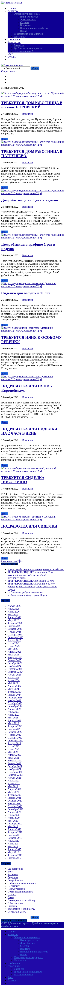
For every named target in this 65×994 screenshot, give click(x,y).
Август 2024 (14, 674)
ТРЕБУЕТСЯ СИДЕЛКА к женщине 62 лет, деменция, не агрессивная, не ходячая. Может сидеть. (32, 586)
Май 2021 (13, 786)
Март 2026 (13, 620)
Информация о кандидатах (28, 33)
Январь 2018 (14, 835)
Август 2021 (14, 777)
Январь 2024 (14, 694)
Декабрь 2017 (15, 837)
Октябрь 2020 (15, 806)
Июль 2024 (13, 677)
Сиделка (24, 22)
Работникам (14, 42)
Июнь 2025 (14, 646)
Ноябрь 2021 (14, 769)
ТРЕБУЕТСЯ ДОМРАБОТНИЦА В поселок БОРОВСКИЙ (31, 105)
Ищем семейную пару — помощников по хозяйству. (36, 569)
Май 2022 (13, 752)
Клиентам (13, 11)
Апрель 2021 (14, 789)
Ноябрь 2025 (14, 631)
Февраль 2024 (15, 691)
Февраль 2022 (15, 760)
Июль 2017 (13, 840)
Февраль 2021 (15, 795)
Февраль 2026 (15, 623)
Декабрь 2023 (15, 697)
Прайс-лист (14, 39)
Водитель (25, 25)
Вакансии (19, 45)
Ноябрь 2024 (14, 666)
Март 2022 (13, 757)
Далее (4, 139)
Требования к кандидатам (28, 48)
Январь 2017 (14, 858)
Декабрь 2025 (15, 628)
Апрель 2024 (14, 686)
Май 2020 (13, 820)
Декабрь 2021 (15, 766)
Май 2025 (13, 649)
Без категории (15, 868)
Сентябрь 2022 (15, 740)
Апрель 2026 (14, 617)
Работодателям (16, 903)
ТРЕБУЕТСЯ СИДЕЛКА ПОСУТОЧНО (22, 480)
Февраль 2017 (15, 855)
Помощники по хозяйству (34, 28)
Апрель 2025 (14, 651)
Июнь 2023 (14, 714)
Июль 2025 (13, 643)
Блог (10, 53)
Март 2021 (13, 792)
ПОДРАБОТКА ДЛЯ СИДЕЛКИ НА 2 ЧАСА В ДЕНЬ (29, 431)
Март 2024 (13, 689)
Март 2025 (13, 654)
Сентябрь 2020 (15, 809)
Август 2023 (14, 709)
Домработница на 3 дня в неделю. (30, 200)
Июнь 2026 (14, 611)
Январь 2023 (14, 729)
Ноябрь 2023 (14, 700)
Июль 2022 (13, 746)
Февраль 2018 (15, 832)
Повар (23, 31)
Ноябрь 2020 (14, 803)
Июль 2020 (13, 815)
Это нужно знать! (23, 51)
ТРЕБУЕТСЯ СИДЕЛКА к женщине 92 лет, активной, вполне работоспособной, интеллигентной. (31, 575)
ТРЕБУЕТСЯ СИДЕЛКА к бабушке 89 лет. (31, 580)
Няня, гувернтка (29, 16)
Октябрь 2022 (15, 737)
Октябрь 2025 (15, 634)
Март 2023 (13, 723)
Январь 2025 (14, 660)
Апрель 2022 (14, 754)
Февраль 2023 (15, 726)
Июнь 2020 (14, 817)
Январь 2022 (14, 763)
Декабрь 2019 (15, 823)
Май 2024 (13, 683)
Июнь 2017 (14, 843)
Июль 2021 (13, 780)
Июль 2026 (13, 608)
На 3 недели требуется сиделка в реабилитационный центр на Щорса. (27, 593)
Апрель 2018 (14, 829)
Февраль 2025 (15, 657)
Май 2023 (13, 717)
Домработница (28, 19)
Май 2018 (13, 826)
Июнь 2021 (14, 783)
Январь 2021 (14, 797)
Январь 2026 (14, 626)
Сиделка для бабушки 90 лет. (26, 293)
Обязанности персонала (27, 13)
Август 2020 (14, 812)
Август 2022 (14, 743)
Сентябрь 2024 (15, 671)
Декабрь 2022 (15, 732)
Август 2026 (14, 606)
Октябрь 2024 (15, 669)
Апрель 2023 (14, 720)
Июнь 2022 (14, 749)
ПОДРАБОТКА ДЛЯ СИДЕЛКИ (29, 526)
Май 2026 (13, 614)
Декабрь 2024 (15, 663)
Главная (12, 8)
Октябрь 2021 (15, 772)
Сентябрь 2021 (15, 775)
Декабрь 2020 (15, 800)
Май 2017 (13, 846)
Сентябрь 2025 (15, 637)
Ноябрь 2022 (14, 734)
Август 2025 (14, 640)
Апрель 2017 (14, 849)
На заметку (20, 36)
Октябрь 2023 (15, 703)
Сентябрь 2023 (15, 706)
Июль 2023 (13, 711)
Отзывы (12, 56)
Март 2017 (13, 852)
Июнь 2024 (14, 680)
